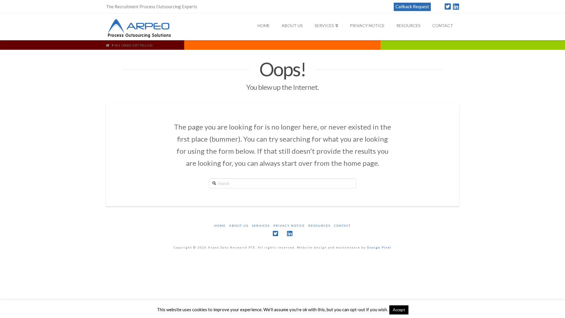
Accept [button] (399, 309)
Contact (342, 225)
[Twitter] (448, 6)
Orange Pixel (379, 247)
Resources (319, 225)
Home (220, 225)
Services (261, 225)
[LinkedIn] (456, 6)
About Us (238, 225)
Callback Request (412, 6)
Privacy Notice (289, 225)
